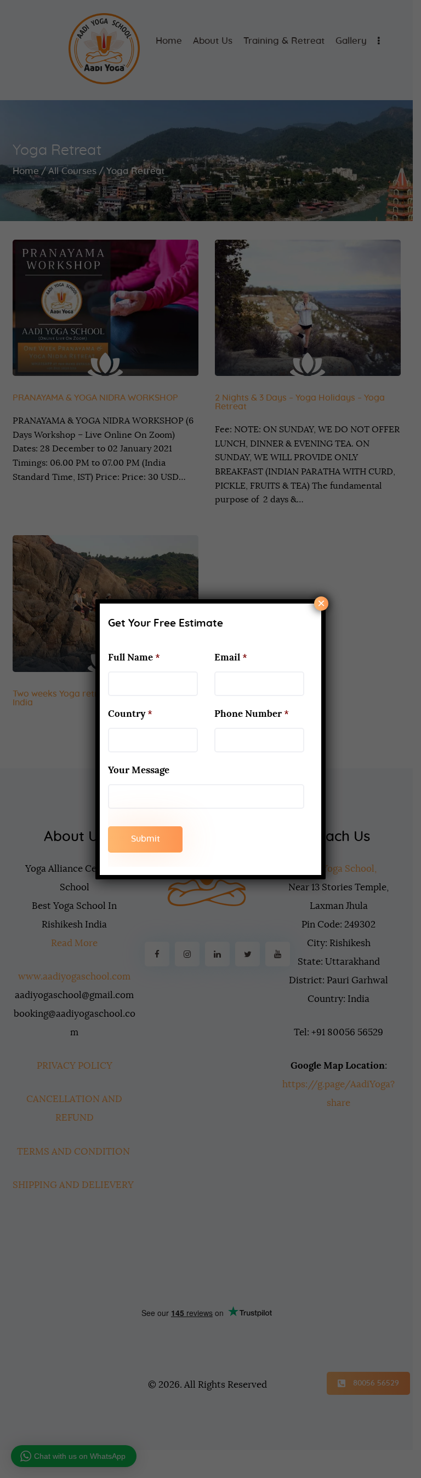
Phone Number (251, 713)
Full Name (134, 657)
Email (230, 657)
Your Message (138, 770)
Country (130, 713)
